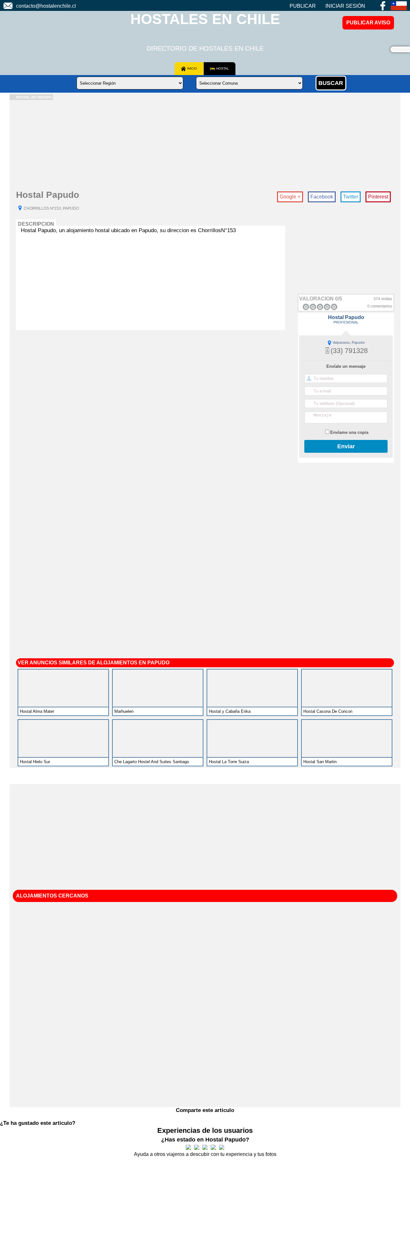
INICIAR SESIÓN (345, 6)
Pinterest (378, 196)
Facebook (321, 196)
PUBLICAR (303, 6)
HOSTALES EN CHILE (205, 19)
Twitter (350, 196)
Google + (290, 196)
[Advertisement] (202, 145)
